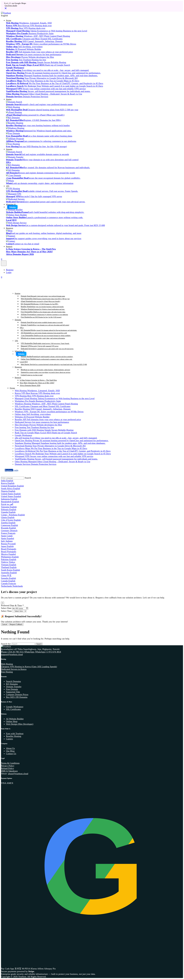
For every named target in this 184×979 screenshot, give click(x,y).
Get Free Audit (11, 6)
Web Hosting (45, 299)
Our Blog (10, 751)
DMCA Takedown (9, 771)
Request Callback (16, 624)
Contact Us (11, 753)
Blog (45, 370)
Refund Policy (7, 768)
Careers (9, 739)
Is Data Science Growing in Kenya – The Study (38, 380)
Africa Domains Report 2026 (30, 385)
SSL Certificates (13, 709)
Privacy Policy (7, 765)
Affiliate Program (44, 314)
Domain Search (43, 296)
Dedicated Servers (47, 349)
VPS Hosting (45, 343)
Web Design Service (54, 364)
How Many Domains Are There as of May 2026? (37, 383)
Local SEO (24, 362)
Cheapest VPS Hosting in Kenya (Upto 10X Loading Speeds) (29, 666)
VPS (7, 186)
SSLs (22, 328)
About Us (10, 748)
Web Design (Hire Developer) (19, 724)
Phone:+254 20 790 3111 (12, 652)
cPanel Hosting (40, 301)
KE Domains (39, 304)
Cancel (4, 624)
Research (9, 246)
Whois (43, 338)
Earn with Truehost (14, 733)
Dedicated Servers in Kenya (13, 669)
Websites (12, 207)
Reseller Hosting (42, 307)
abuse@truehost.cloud (18, 773)
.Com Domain (46, 335)
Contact (31, 375)
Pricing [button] (8, 20)
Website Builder (47, 356)
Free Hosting (41, 317)
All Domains (44, 333)
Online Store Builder (46, 359)
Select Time (6, 611)
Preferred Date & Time (12, 605)
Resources (9, 228)
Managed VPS (39, 346)
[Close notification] (5, 9)
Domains (9, 149)
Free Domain (43, 312)
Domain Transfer (45, 325)
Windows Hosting (43, 309)
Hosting (9, 99)
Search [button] (28, 478)
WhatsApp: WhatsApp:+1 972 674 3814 (42, 652)
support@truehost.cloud (12, 654)
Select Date (6, 608)
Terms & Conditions (10, 763)
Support (45, 372)
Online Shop (11, 721)
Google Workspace (14, 706)
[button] (92, 15)
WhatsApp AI (11, 204)
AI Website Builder (15, 719)
